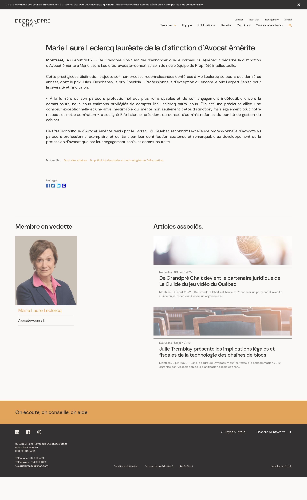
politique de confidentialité (187, 4)
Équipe (187, 25)
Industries (254, 19)
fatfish (288, 466)
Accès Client (186, 466)
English (288, 20)
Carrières (243, 25)
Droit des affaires (75, 160)
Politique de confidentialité (159, 466)
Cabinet (239, 19)
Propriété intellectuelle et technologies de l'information (126, 160)
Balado (226, 25)
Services (166, 25)
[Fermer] (298, 4)
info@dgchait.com (37, 466)
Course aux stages (269, 25)
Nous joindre (272, 19)
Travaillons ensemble (265, 412)
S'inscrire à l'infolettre (270, 432)
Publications (206, 25)
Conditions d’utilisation (126, 466)
